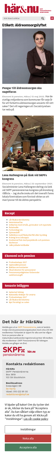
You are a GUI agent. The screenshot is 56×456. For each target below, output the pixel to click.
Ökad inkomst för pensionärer (22, 269)
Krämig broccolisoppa (19, 237)
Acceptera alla (28, 447)
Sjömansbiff (14, 232)
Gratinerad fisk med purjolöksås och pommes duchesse (29, 241)
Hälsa (27, 96)
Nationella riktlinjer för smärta (22, 294)
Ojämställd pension (17, 264)
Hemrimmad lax (16, 222)
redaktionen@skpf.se (17, 394)
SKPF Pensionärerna (27, 327)
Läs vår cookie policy (36, 419)
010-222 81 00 (20, 391)
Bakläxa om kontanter (18, 267)
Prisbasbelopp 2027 (18, 262)
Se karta (11, 388)
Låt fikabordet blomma (19, 219)
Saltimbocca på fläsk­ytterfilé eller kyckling (28, 235)
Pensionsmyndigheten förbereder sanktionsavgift (24, 273)
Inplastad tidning (16, 292)
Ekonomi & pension (12, 96)
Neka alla (28, 438)
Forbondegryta (16, 230)
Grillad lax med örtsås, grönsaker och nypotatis (30, 224)
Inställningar (28, 429)
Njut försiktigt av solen (19, 302)
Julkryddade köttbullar (19, 245)
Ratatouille (14, 227)
